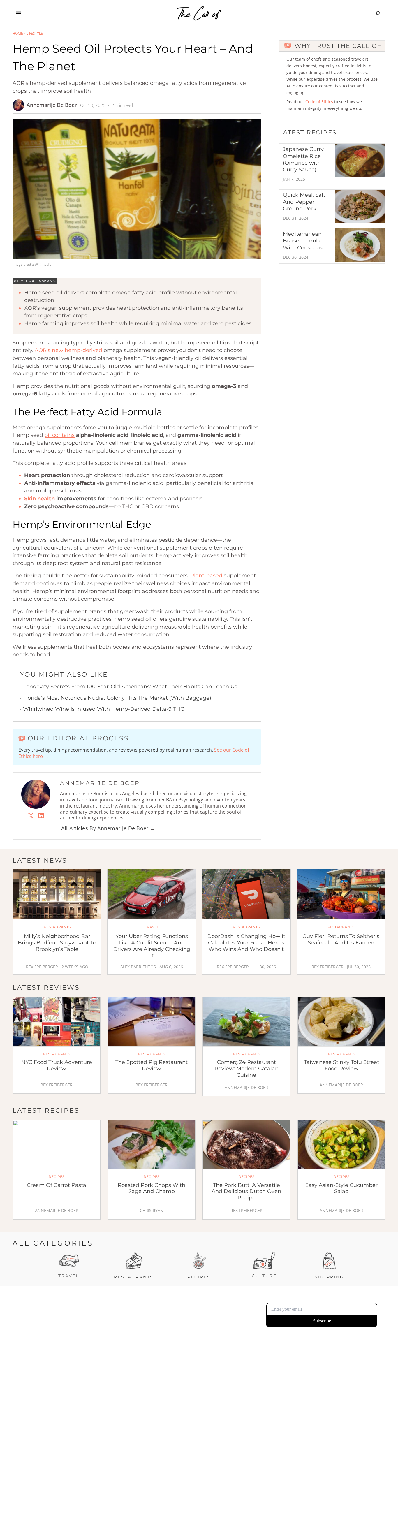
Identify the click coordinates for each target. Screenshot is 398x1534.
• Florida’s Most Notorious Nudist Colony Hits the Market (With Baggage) (115, 698)
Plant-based (206, 575)
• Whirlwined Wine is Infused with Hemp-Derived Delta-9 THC (102, 709)
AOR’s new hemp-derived (68, 350)
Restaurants (134, 1277)
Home (18, 33)
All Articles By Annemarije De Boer (104, 828)
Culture (264, 1275)
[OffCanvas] (18, 13)
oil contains (60, 435)
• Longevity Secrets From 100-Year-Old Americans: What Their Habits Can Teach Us (128, 686)
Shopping (329, 1277)
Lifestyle (35, 33)
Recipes (199, 1277)
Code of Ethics (319, 101)
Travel (68, 1275)
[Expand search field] (377, 13)
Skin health (39, 498)
